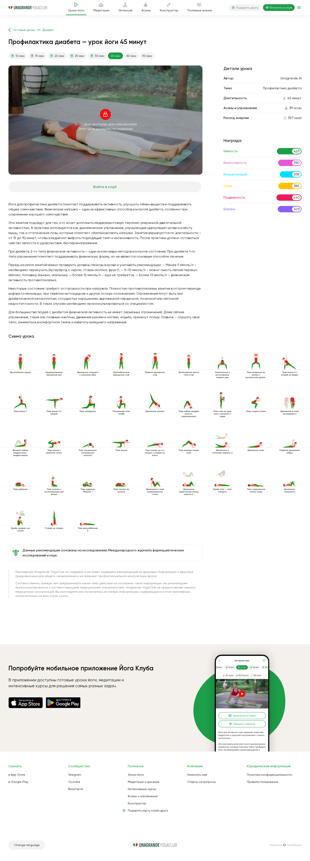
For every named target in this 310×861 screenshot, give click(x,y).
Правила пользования (262, 781)
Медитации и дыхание (143, 781)
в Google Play (18, 781)
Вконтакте (75, 789)
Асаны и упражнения (143, 796)
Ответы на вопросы (201, 781)
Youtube (74, 781)
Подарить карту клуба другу (148, 810)
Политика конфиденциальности (269, 774)
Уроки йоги (136, 774)
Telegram (74, 774)
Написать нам (197, 774)
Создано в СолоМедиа (285, 845)
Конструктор (137, 803)
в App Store (16, 774)
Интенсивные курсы (142, 789)
